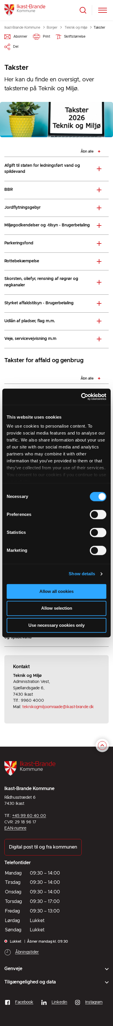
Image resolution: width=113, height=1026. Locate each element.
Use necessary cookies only (56, 625)
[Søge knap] (83, 10)
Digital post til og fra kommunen (43, 847)
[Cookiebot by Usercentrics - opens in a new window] (81, 396)
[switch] (98, 514)
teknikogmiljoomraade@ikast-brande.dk (58, 707)
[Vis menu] (102, 10)
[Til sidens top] (102, 745)
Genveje (13, 968)
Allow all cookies (56, 591)
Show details (82, 573)
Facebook (24, 1002)
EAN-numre (15, 828)
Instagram (94, 1002)
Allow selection (56, 608)
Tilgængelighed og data (30, 982)
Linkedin (59, 1002)
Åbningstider (27, 952)
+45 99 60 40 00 (29, 816)
